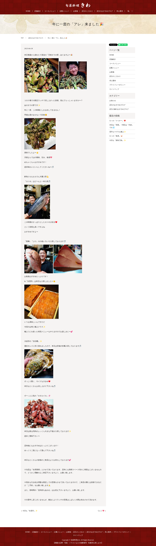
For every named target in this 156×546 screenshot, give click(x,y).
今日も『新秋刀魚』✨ (117, 140)
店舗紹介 (37, 11)
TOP (22, 38)
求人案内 (119, 11)
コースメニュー (50, 11)
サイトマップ (114, 89)
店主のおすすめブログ (105, 11)
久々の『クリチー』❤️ (117, 121)
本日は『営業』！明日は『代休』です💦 (121, 126)
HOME (28, 11)
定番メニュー (64, 11)
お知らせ (112, 100)
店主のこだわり (87, 11)
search (128, 11)
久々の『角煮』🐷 (116, 136)
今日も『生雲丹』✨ (30, 511)
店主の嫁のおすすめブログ (119, 109)
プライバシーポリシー (117, 85)
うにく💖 (101, 511)
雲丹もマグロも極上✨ (117, 132)
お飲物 (75, 11)
